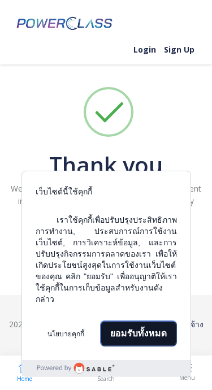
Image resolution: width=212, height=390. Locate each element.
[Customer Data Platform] (106, 368)
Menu (187, 378)
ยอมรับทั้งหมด (138, 333)
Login (144, 49)
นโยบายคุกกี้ (65, 334)
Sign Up (179, 49)
